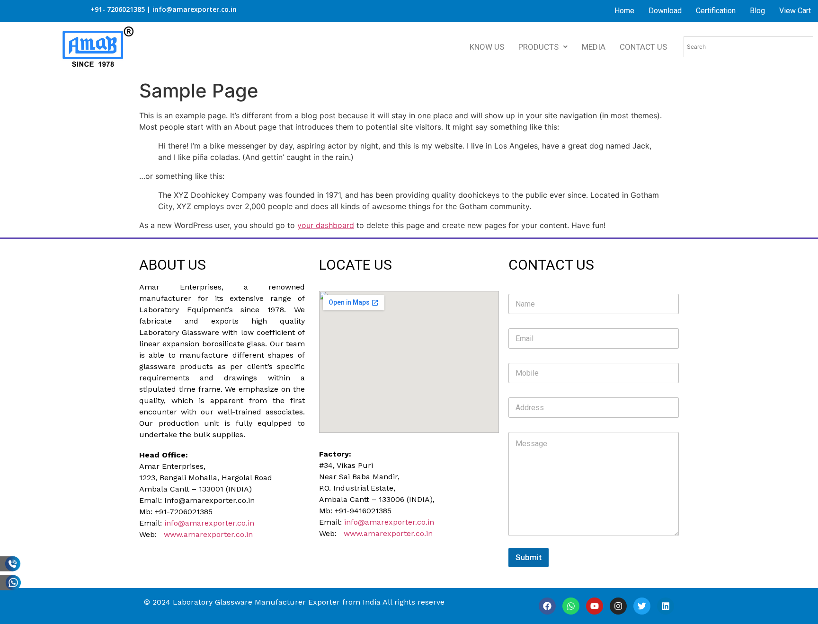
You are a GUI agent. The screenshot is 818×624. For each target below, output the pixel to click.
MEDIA (593, 47)
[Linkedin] (665, 606)
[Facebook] (547, 606)
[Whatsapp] (570, 606)
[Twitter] (641, 606)
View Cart (795, 10)
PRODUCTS (538, 47)
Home (624, 10)
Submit (529, 557)
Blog (757, 10)
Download (665, 10)
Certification (716, 10)
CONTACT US (643, 47)
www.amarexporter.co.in (208, 534)
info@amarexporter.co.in (209, 523)
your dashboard (325, 225)
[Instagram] (618, 606)
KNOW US (487, 47)
